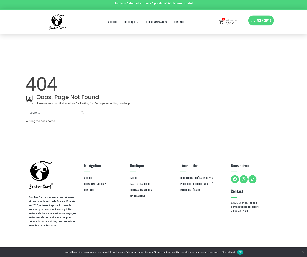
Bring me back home (41, 121)
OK (240, 252)
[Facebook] (235, 179)
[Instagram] (244, 179)
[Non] (303, 252)
